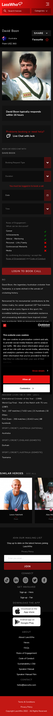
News (26, 642)
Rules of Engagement (26, 653)
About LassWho (26, 637)
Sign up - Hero (26, 592)
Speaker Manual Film (26, 674)
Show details (38, 370)
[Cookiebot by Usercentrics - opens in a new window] (38, 325)
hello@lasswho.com (26, 684)
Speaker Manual (26, 669)
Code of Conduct (26, 658)
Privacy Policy (27, 551)
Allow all (26, 379)
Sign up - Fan (26, 597)
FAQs (26, 647)
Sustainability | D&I (26, 663)
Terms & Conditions (26, 702)
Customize (25, 388)
